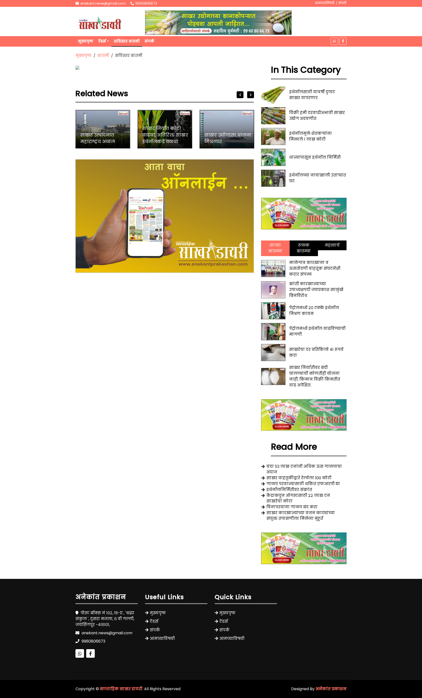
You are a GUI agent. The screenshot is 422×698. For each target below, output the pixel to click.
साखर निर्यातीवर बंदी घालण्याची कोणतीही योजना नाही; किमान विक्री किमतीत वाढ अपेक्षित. (314, 376)
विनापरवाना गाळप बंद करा (291, 507)
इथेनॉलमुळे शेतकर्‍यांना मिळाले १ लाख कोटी (310, 136)
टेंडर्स (102, 41)
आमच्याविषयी (324, 2)
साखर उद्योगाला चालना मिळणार (227, 138)
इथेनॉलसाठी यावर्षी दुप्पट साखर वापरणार (312, 95)
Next (250, 94)
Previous (240, 94)
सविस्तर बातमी (127, 41)
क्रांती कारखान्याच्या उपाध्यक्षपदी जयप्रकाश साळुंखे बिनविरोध (316, 289)
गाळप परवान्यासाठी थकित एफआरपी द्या (303, 484)
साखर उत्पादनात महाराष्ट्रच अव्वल (97, 138)
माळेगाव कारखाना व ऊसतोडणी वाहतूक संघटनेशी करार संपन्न (314, 268)
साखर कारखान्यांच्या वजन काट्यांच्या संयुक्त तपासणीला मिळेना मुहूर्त (300, 515)
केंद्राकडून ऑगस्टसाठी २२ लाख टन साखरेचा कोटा (298, 498)
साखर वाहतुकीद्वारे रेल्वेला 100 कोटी (298, 478)
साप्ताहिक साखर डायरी (121, 689)
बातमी (103, 55)
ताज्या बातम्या (275, 248)
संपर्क (342, 2)
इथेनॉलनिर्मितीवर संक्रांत (289, 489)
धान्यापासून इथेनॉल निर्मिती (315, 157)
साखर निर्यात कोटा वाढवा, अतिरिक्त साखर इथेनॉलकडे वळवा (165, 135)
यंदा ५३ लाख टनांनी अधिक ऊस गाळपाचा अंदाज (304, 469)
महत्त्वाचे (332, 245)
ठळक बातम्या (304, 248)
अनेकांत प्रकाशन (331, 689)
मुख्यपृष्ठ (85, 41)
